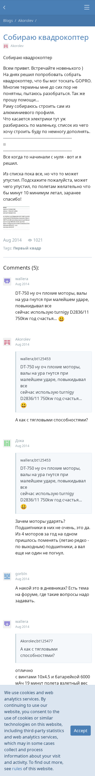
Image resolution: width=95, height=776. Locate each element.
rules (17, 769)
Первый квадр (27, 248)
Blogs (8, 20)
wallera (21, 278)
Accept (80, 730)
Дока (19, 440)
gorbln (21, 573)
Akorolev (25, 20)
